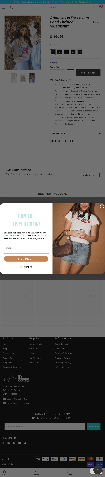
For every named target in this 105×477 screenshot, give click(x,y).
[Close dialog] (102, 206)
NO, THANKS (26, 267)
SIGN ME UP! (26, 259)
